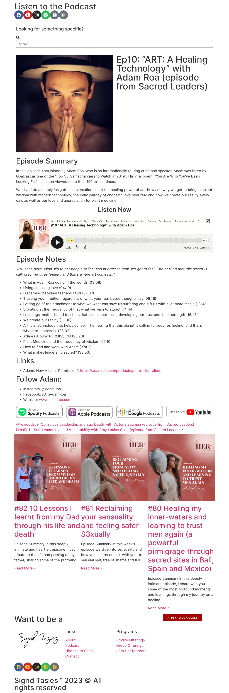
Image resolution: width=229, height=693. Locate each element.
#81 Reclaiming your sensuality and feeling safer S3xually (110, 521)
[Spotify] (45, 667)
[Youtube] (27, 667)
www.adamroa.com (55, 400)
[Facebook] (18, 667)
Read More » (25, 568)
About (195, 10)
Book (116, 10)
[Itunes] (54, 667)
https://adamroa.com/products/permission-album (121, 370)
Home (98, 10)
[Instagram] (36, 667)
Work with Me (141, 10)
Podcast (174, 10)
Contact (216, 10)
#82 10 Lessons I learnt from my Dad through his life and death (47, 521)
